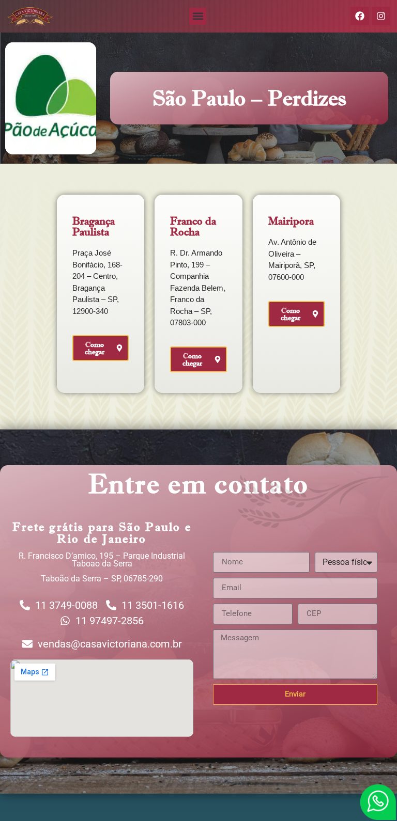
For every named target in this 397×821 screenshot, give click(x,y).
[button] (197, 16)
